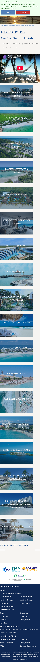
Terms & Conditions (6, 643)
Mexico (2, 590)
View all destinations (7, 606)
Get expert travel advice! (28, 646)
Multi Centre (4, 623)
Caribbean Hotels (18, 25)
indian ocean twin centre (29, 629)
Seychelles (4, 603)
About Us (3, 620)
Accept (8, 12)
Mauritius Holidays (26, 600)
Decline (23, 12)
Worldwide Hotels (6, 25)
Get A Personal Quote (7, 639)
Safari (2, 613)
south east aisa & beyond (9, 629)
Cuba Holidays (25, 603)
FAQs (2, 646)
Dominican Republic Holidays (10, 593)
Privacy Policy (25, 620)
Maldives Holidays (6, 600)
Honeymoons (4, 616)
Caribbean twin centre (8, 633)
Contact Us (23, 616)
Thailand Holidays (26, 597)
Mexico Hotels (29, 25)
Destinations (24, 613)
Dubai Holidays (5, 597)
